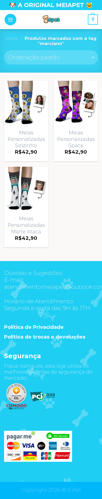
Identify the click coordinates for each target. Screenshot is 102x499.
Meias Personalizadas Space (75, 138)
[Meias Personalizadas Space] (76, 103)
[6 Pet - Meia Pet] (51, 19)
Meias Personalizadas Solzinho (26, 138)
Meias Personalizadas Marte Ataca (26, 224)
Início (11, 38)
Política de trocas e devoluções (44, 337)
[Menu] (10, 20)
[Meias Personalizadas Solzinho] (26, 103)
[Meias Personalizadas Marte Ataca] (26, 189)
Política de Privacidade (34, 327)
